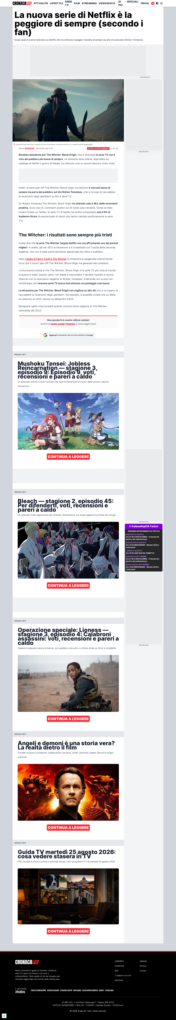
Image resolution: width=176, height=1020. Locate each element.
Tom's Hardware (38, 990)
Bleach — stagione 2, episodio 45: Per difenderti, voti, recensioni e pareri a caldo (66, 505)
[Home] (22, 3)
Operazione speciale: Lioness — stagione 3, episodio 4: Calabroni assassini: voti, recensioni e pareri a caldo (68, 636)
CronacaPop (66, 990)
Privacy (143, 966)
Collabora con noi (123, 975)
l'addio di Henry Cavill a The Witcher (46, 259)
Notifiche (119, 980)
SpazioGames (53, 990)
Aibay (101, 990)
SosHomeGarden (90, 990)
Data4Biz (77, 990)
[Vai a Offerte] (153, 3)
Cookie (143, 970)
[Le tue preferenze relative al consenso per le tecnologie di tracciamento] (4, 1016)
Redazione (29, 148)
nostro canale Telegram (63, 324)
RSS (116, 970)
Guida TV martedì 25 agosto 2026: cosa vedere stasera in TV (67, 854)
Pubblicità (119, 966)
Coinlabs (109, 990)
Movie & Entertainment (98, 148)
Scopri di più (88, 144)
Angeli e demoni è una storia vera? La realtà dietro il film (66, 745)
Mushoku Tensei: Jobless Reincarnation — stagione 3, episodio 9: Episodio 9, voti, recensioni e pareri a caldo (57, 370)
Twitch (154, 526)
